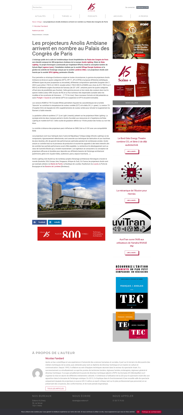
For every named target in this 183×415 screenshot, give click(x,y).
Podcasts (92, 16)
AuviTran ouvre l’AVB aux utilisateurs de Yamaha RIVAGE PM (131, 242)
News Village (37, 22)
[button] (39, 222)
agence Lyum (48, 67)
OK (138, 412)
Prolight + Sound (43, 98)
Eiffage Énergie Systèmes (91, 67)
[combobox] (52, 7)
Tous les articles (55, 389)
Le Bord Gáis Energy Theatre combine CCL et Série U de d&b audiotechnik (131, 141)
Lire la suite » (131, 151)
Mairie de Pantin (57, 164)
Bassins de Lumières (53, 166)
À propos (143, 16)
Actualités (40, 16)
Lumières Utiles (80, 70)
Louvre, (96, 164)
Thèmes (65, 16)
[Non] (180, 412)
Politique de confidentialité (151, 412)
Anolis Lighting (87, 62)
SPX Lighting (53, 72)
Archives (118, 16)
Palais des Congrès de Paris (97, 60)
